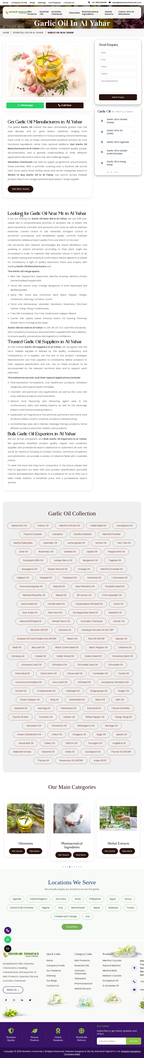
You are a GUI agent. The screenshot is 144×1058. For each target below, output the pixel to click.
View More (34, 851)
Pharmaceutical (83, 983)
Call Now (66, 105)
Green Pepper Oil (29, 699)
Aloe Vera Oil (55, 612)
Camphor (57, 534)
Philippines (95, 899)
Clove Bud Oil (22, 673)
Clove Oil (118, 603)
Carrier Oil (118, 621)
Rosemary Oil (46, 551)
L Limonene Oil (119, 577)
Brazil (78, 899)
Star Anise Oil (29, 612)
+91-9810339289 (98, 2)
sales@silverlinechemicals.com (126, 2)
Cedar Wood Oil (65, 656)
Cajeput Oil (23, 577)
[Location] (134, 968)
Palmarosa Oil (68, 708)
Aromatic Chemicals (56, 12)
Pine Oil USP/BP (96, 638)
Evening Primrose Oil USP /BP (97, 630)
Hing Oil (54, 699)
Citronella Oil (115, 664)
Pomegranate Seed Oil (85, 612)
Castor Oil (43, 525)
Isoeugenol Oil (29, 569)
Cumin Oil (123, 673)
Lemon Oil (100, 542)
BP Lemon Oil (84, 595)
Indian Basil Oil (98, 525)
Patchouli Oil (94, 708)
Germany (61, 899)
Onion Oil (57, 734)
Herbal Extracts (109, 12)
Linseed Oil (70, 551)
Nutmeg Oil (44, 708)
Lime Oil (23, 551)
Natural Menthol (112, 965)
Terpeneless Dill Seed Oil (89, 603)
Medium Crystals (112, 975)
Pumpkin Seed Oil (114, 586)
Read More (72, 927)
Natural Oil (59, 586)
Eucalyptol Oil (92, 751)
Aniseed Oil (46, 577)
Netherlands (78, 907)
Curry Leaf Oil (59, 682)
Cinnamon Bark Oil (122, 656)
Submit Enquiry (118, 97)
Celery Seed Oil (93, 656)
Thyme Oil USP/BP (121, 751)
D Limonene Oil (111, 985)
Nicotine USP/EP (39, 630)
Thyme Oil (43, 760)
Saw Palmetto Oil (85, 586)
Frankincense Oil (46, 691)
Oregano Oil (79, 734)
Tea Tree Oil (123, 542)
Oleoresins (74, 12)
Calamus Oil (124, 647)
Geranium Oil (34, 725)
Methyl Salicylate (23, 542)
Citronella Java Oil (87, 664)
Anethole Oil (94, 577)
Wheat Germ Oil (61, 621)
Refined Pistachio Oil (34, 595)
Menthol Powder (112, 534)
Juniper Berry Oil (63, 560)
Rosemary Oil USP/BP (71, 760)
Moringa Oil (111, 725)
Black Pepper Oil (98, 647)
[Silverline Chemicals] (16, 12)
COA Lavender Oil (111, 595)
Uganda (17, 899)
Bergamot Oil (90, 560)
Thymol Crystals (32, 534)
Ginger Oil (123, 691)
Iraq (60, 907)
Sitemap (42, 2)
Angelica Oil (119, 743)
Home (5, 2)
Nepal (96, 907)
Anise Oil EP (100, 760)
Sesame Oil (48, 751)
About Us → (13, 989)
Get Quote (17, 851)
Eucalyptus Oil (124, 525)
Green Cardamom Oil (29, 734)
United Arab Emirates (21, 907)
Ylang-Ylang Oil (123, 717)
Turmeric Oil (45, 717)
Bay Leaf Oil (38, 647)
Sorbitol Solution (83, 534)
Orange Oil (84, 569)
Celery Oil (49, 743)
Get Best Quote (20, 189)
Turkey (130, 907)
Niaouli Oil (61, 595)
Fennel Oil (20, 691)
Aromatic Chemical (91, 621)
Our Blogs (51, 980)
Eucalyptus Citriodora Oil (115, 682)
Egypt (113, 899)
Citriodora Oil (59, 664)
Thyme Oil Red (20, 717)
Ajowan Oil (121, 638)
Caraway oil (17, 656)
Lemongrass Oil (76, 542)
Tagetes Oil (114, 560)
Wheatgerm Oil (85, 725)
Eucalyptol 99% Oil (33, 560)
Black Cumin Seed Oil (66, 647)
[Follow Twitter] (22, 1000)
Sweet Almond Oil (57, 569)
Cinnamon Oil (59, 725)
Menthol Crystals (112, 960)
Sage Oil (101, 734)
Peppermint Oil (116, 551)
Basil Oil (17, 647)
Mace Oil (100, 699)
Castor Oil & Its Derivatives (126, 12)
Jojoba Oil (91, 551)
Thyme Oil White (121, 708)
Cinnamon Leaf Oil (31, 664)
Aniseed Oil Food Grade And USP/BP (36, 638)
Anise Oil (69, 751)
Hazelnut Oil (115, 612)
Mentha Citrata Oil (69, 525)
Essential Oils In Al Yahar (28, 32)
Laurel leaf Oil (26, 743)
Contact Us (69, 2)
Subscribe (134, 1041)
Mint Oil (120, 699)
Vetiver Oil (69, 717)
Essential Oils (44, 12)
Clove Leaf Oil (74, 673)
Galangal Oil (72, 691)
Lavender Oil (50, 542)
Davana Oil (65, 630)
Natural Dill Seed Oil (30, 621)
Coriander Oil (100, 673)
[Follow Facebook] (6, 1000)
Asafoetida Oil (77, 699)
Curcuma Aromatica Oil (28, 682)
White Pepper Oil (95, 717)
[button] (63, 866)
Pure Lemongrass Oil (31, 586)
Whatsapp (26, 105)
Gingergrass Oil (98, 691)
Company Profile (19, 2)
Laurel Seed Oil (29, 603)
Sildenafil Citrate (22, 751)
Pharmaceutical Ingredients (90, 12)
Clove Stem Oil (48, 673)
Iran (88, 916)
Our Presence (55, 2)
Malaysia (113, 907)
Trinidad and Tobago (65, 916)
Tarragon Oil (95, 743)
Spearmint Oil (19, 525)
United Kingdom (38, 899)
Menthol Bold (110, 970)
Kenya (128, 899)
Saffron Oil (71, 743)
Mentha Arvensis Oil (111, 569)
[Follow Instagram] (14, 1000)
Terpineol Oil (69, 577)
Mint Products (32, 12)
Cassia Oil (40, 656)
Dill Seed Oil (84, 682)
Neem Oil (72, 638)
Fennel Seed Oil (56, 603)
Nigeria (46, 907)
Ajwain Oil (121, 734)
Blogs (32, 2)
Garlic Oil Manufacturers (31, 266)
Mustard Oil (20, 708)
